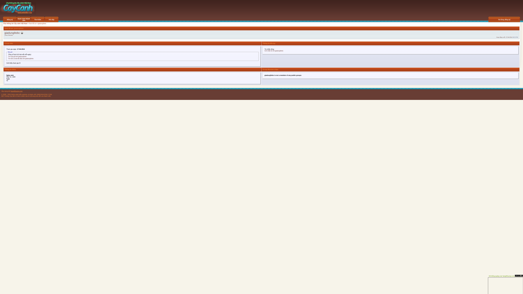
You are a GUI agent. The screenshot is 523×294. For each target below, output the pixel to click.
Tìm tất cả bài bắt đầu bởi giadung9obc (21, 58)
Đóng (521, 276)
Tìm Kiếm (37, 19)
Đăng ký (10, 19)
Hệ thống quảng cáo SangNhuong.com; (502, 276)
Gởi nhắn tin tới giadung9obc (273, 51)
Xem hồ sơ (32, 23)
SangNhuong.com (16, 91)
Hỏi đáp (51, 19)
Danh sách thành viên (24, 19)
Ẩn (517, 276)
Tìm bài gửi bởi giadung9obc (17, 56)
